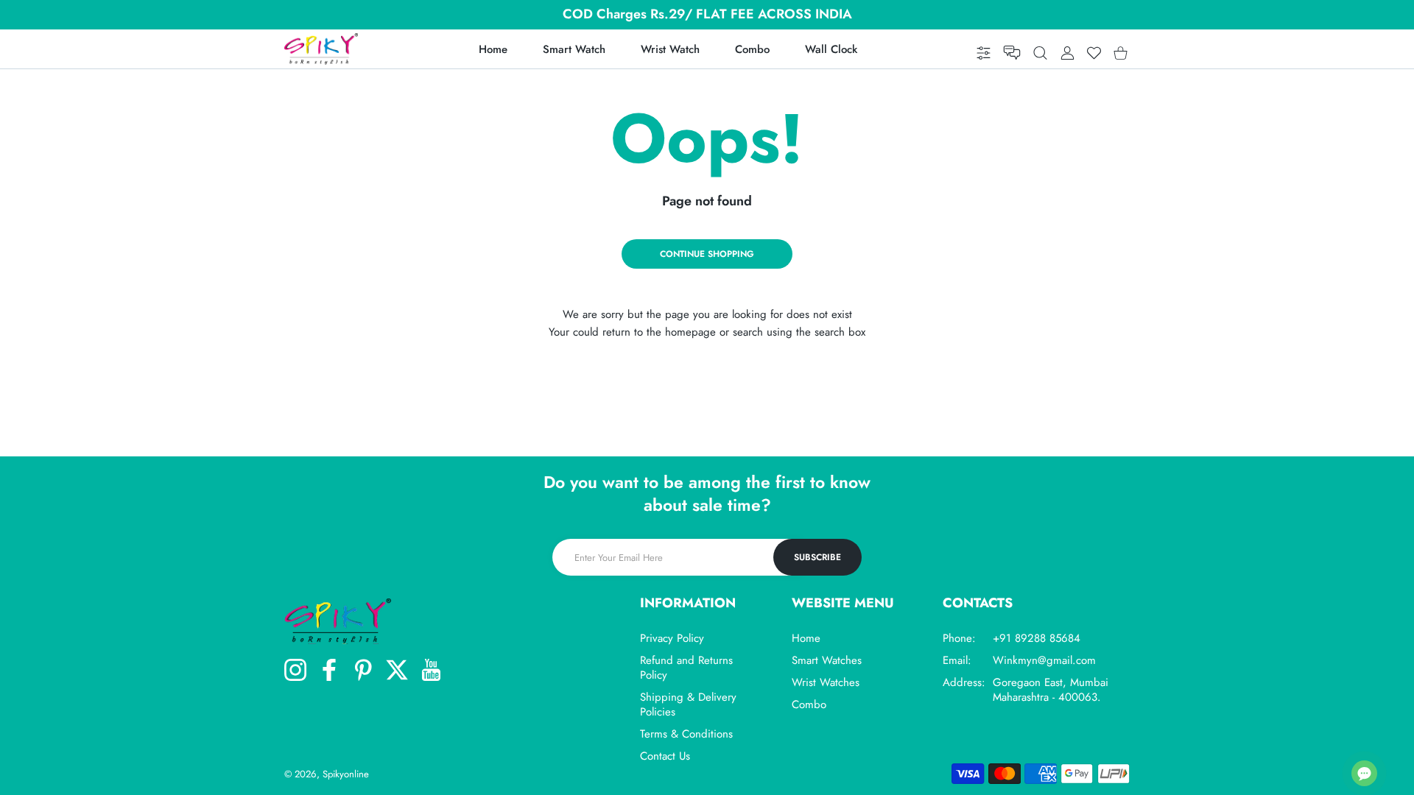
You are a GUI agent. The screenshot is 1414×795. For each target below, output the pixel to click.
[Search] (1040, 53)
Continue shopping (707, 254)
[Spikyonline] (321, 49)
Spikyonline (346, 774)
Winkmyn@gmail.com (1044, 660)
